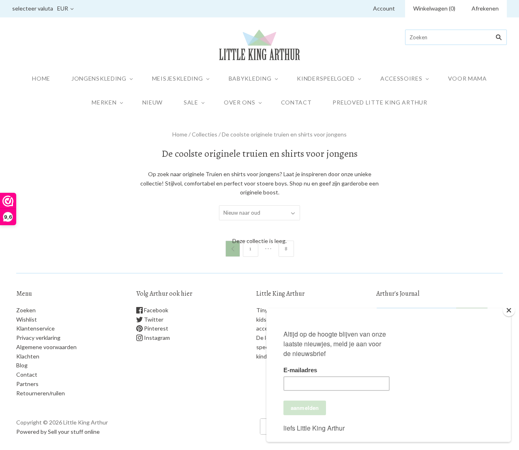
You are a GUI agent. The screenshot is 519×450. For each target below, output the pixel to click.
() (434, 8)
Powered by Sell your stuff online (58, 431)
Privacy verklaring (38, 337)
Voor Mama (467, 78)
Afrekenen (485, 8)
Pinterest (155, 328)
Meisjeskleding (177, 78)
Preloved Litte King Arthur (379, 102)
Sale (191, 102)
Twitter (153, 319)
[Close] (509, 310)
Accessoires (401, 78)
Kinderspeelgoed (326, 78)
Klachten (27, 356)
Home (41, 78)
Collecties (204, 134)
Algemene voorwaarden (46, 346)
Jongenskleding (99, 78)
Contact (296, 102)
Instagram (156, 337)
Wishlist (26, 319)
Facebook (155, 310)
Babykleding (250, 78)
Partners (27, 383)
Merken (104, 102)
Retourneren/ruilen (40, 393)
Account (384, 8)
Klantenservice (35, 328)
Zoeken (26, 310)
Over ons (239, 102)
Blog (22, 365)
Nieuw (152, 102)
